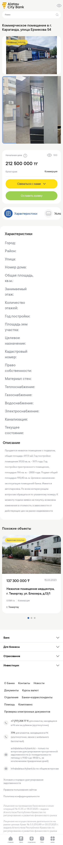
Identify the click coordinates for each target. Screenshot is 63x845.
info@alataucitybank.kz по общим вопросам (35, 768)
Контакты (24, 683)
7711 (13, 732)
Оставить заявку (31, 196)
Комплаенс (25, 704)
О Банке (9, 683)
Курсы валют (30, 690)
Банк (7, 637)
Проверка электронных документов (27, 711)
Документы (11, 690)
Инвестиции (11, 665)
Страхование (12, 656)
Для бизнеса (12, 647)
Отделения (11, 697)
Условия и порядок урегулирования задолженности (23, 781)
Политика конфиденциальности (22, 796)
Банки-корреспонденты (37, 697)
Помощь (9, 704)
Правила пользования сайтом (20, 789)
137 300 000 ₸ (18, 581)
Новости (39, 683)
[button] (28, 618)
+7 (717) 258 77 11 (20, 720)
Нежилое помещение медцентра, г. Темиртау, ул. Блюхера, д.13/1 (30, 591)
